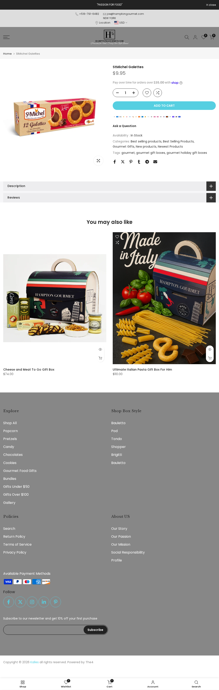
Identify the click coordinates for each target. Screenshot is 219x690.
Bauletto (118, 423)
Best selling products (146, 141)
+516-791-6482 (89, 14)
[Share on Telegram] (147, 162)
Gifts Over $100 (16, 494)
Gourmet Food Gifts (20, 470)
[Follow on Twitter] (20, 602)
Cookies (9, 462)
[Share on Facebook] (115, 162)
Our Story (119, 528)
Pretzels (10, 438)
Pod (114, 430)
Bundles (9, 478)
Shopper (118, 446)
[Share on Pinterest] (131, 162)
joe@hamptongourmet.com (125, 14)
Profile (116, 560)
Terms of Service (17, 544)
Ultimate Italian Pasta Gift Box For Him (142, 369)
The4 (89, 662)
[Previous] (10, 298)
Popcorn (10, 430)
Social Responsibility (128, 552)
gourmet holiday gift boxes (187, 153)
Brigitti (116, 454)
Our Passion (121, 536)
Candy (8, 446)
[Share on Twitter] (123, 162)
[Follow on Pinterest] (55, 602)
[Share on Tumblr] (139, 162)
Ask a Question (124, 126)
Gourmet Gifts (123, 146)
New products (146, 146)
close (9, 5)
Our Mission (120, 544)
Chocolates (13, 454)
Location (104, 22)
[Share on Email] (155, 162)
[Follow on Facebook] (8, 602)
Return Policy (14, 536)
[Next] (208, 298)
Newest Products (170, 146)
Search (9, 528)
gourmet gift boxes (150, 153)
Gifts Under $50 (16, 486)
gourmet (128, 153)
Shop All (10, 423)
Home (7, 53)
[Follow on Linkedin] (43, 602)
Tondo (116, 438)
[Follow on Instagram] (32, 602)
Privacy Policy (14, 552)
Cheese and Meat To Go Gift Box (28, 369)
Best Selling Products (178, 141)
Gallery (9, 502)
